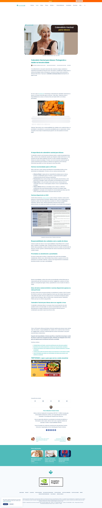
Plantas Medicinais (60, 5)
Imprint (81, 492)
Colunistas (32, 492)
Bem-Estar (75, 5)
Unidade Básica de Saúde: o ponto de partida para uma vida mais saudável (50, 345)
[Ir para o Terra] (51, 1)
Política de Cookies (75, 492)
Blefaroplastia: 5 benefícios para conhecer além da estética (36, 460)
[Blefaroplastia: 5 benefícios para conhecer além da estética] (37, 453)
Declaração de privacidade (48, 492)
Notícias (32, 5)
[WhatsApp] (67, 401)
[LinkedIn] (59, 401)
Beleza (41, 5)
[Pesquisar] (84, 5)
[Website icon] (51, 430)
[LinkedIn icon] (49, 430)
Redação (26, 492)
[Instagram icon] (55, 430)
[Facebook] (35, 401)
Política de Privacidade (7, 501)
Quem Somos (21, 492)
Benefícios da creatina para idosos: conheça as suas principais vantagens (50, 346)
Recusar (11, 504)
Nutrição (51, 5)
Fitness (46, 5)
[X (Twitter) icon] (53, 430)
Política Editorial (57, 492)
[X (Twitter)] (43, 401)
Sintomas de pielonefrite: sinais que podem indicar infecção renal (64, 460)
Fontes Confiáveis (38, 492)
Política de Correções (66, 492)
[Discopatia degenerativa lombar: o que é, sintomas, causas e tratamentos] (51, 453)
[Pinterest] (51, 401)
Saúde (37, 5)
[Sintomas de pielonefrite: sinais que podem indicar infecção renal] (65, 453)
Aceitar (5, 504)
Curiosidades (68, 5)
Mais (80, 5)
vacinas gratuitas (46, 197)
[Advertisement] (51, 16)
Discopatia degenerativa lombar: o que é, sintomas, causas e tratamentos (50, 460)
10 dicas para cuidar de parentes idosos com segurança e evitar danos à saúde (51, 351)
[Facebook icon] (47, 430)
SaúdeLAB (41, 93)
